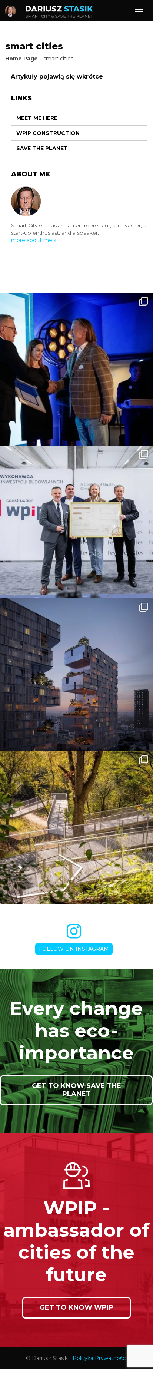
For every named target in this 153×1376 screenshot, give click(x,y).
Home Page (21, 58)
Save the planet (42, 148)
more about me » (33, 240)
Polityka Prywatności (100, 1358)
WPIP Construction (48, 133)
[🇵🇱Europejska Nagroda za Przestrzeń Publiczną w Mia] (76, 827)
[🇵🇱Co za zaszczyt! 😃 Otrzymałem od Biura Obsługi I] (76, 369)
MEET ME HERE (36, 118)
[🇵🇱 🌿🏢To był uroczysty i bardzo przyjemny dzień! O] (76, 522)
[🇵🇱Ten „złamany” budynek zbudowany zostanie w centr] (76, 674)
